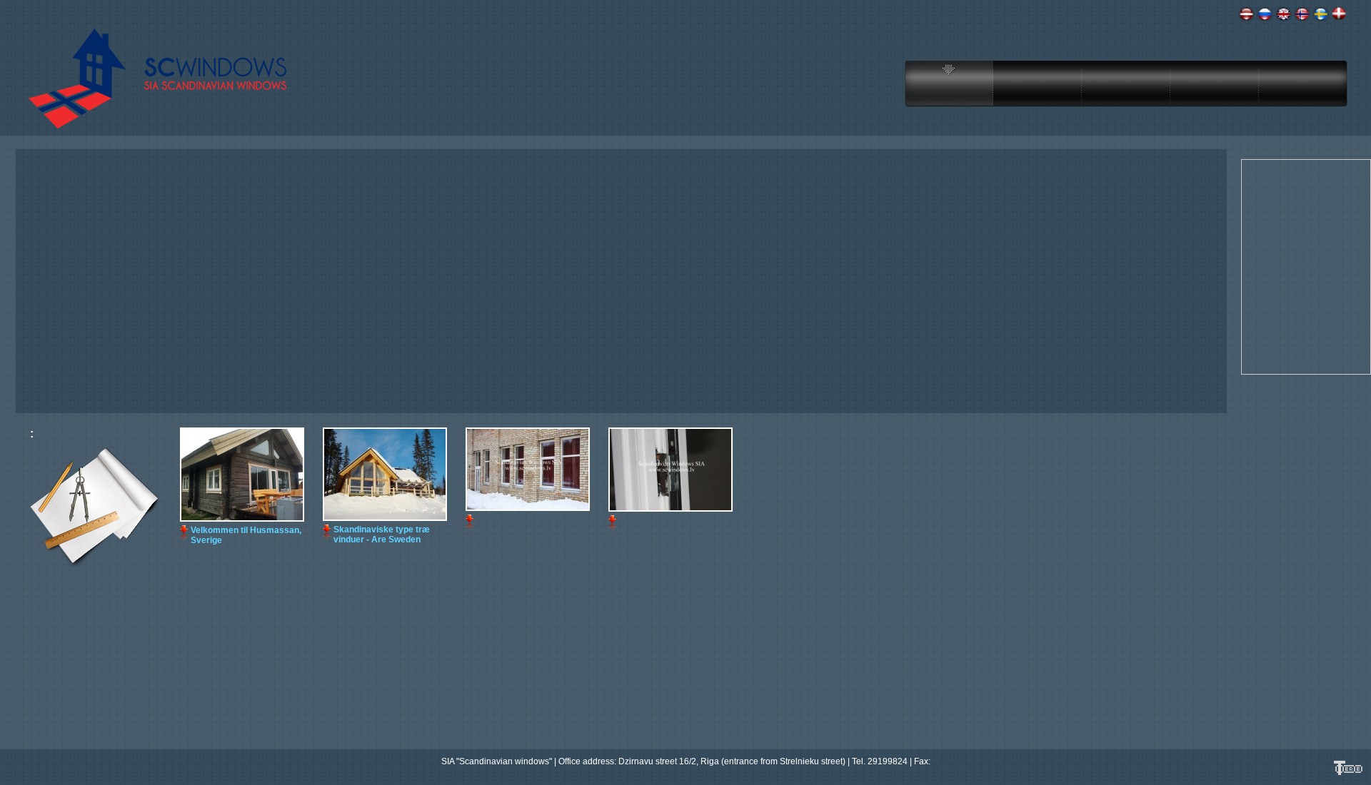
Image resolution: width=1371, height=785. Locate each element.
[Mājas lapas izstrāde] (1348, 774)
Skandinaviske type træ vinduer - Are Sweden (381, 535)
